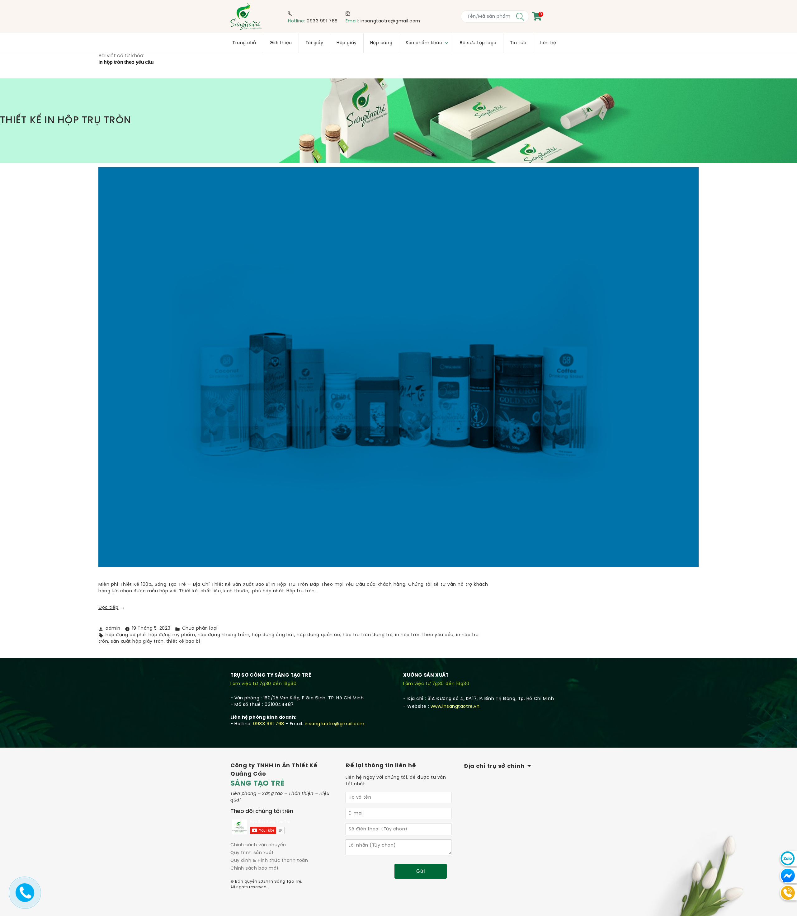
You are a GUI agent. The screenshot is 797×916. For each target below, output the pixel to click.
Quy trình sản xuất (252, 853)
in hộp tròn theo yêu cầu (424, 635)
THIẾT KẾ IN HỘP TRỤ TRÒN (65, 120)
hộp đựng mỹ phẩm (172, 635)
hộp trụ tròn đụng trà (368, 635)
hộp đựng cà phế (126, 635)
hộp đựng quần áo (318, 635)
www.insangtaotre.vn (455, 706)
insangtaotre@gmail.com (390, 21)
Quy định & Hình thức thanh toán (269, 860)
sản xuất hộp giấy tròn (137, 641)
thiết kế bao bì (183, 641)
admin (113, 628)
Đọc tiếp (111, 607)
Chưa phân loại (200, 628)
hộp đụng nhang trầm (224, 635)
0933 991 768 (322, 21)
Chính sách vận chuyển (258, 845)
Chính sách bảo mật (254, 868)
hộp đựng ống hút (273, 635)
